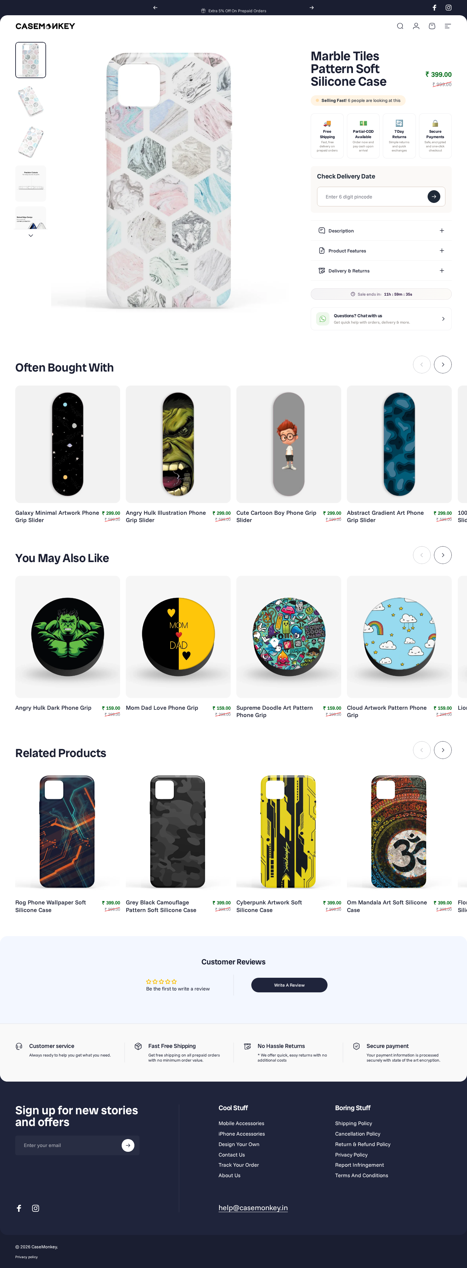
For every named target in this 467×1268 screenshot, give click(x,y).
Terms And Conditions (361, 1175)
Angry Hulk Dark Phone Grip (53, 707)
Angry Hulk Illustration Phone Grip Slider (166, 516)
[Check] (434, 196)
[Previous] (155, 7)
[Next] (312, 7)
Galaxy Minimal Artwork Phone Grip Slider (57, 516)
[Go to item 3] (30, 142)
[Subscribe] (128, 1145)
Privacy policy (26, 1257)
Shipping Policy (353, 1123)
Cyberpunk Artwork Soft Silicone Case (269, 905)
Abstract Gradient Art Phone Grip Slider (385, 516)
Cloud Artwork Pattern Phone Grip (387, 711)
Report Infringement (359, 1165)
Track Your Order (239, 1165)
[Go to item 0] (30, 60)
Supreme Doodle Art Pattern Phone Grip (274, 711)
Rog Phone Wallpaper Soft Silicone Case (50, 905)
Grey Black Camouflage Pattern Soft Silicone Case (161, 905)
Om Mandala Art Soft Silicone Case (387, 905)
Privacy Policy (351, 1154)
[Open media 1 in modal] (170, 180)
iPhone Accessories (242, 1133)
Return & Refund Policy (362, 1144)
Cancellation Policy (357, 1133)
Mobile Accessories (241, 1123)
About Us (229, 1175)
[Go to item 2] (30, 101)
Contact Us (232, 1154)
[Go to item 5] (30, 224)
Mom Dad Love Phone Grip (162, 707)
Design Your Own (239, 1144)
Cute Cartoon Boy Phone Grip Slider (276, 516)
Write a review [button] (289, 985)
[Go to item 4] (30, 183)
